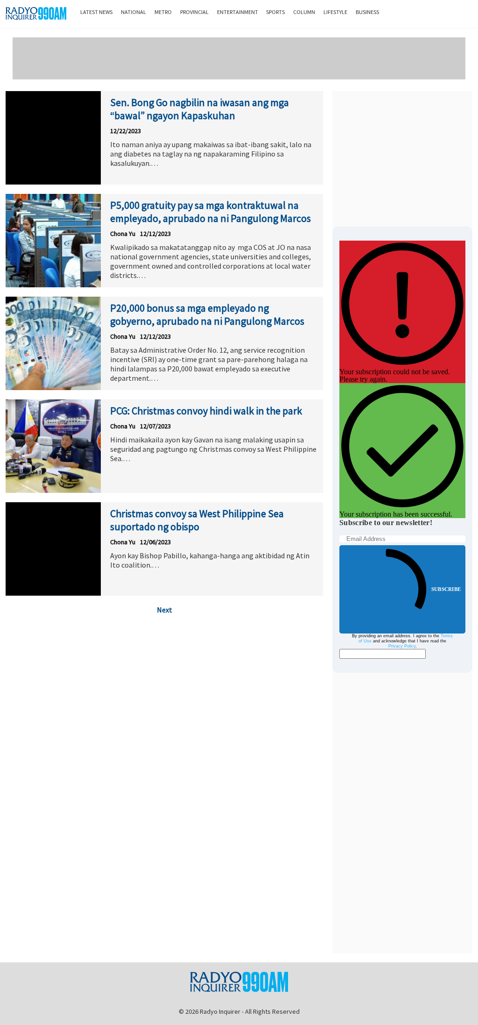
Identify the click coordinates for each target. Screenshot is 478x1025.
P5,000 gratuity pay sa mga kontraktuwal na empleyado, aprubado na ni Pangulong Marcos (210, 212)
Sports (275, 11)
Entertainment (237, 11)
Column (304, 11)
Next (164, 609)
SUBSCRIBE (446, 589)
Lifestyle (335, 11)
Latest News (96, 11)
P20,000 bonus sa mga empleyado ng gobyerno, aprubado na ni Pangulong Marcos (207, 314)
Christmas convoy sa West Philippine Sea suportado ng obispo (197, 520)
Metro (163, 11)
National (133, 11)
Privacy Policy (401, 646)
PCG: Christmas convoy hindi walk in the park (206, 410)
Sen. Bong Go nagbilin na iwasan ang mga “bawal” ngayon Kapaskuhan (199, 109)
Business (367, 11)
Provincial (194, 11)
